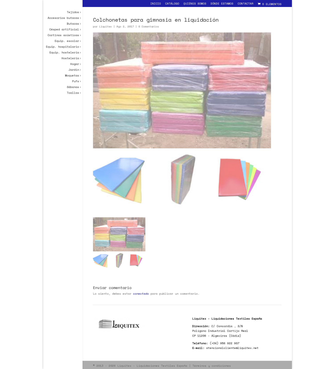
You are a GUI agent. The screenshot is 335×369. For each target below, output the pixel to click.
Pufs (75, 81)
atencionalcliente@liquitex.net (232, 348)
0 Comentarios (149, 26)
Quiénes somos (195, 4)
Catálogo (172, 4)
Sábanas (73, 87)
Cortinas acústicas (63, 35)
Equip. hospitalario (62, 47)
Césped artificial (64, 29)
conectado (141, 293)
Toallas (73, 93)
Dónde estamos (222, 4)
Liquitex (105, 26)
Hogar (74, 64)
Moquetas (72, 76)
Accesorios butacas (63, 18)
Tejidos (73, 12)
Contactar (245, 4)
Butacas (73, 24)
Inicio (155, 4)
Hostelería (70, 58)
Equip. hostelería (64, 52)
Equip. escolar (67, 41)
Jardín (74, 70)
